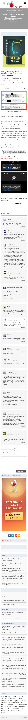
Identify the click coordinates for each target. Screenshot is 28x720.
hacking (5, 702)
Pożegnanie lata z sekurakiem (13, 10)
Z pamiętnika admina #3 (11, 632)
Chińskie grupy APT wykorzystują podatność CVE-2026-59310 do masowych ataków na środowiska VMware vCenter (14, 680)
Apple (10, 696)
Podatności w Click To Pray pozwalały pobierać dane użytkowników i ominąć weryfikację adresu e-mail (13, 686)
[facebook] (9, 535)
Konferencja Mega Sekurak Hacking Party (13, 18)
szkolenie (4, 710)
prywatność (21, 706)
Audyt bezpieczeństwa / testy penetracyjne (11, 596)
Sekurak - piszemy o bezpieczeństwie (14, 4)
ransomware (5, 708)
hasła (9, 702)
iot (18, 702)
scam (10, 80)
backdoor (2, 698)
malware (4, 704)
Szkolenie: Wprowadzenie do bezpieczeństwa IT (13, 600)
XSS (8, 712)
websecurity (14, 710)
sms (12, 80)
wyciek (4, 712)
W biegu (14, 78)
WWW (15, 455)
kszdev (3, 652)
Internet (13, 702)
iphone (20, 702)
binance (6, 80)
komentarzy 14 (19, 78)
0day (2, 696)
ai (3, 696)
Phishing (3, 706)
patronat (24, 704)
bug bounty (16, 698)
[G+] (16, 535)
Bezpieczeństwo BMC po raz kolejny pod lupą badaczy (12, 564)
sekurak (10, 319)
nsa (13, 704)
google (24, 701)
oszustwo (19, 704)
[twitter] (12, 535)
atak (14, 696)
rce (11, 708)
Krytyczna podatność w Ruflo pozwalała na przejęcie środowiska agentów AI (14, 559)
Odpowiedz (23, 226)
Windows (20, 710)
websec (10, 710)
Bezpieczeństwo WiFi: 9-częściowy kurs (11, 618)
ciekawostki (6, 700)
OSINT (15, 704)
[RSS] (19, 535)
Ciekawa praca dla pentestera (8, 604)
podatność (14, 706)
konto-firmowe (5, 644)
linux (22, 702)
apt (12, 696)
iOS (16, 702)
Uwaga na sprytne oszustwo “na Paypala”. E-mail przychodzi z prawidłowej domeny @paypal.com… (14, 628)
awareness (21, 696)
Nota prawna (24, 717)
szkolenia (21, 708)
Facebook (20, 700)
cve (12, 700)
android (7, 696)
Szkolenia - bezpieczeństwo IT (9, 593)
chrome (20, 698)
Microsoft (10, 704)
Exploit (16, 700)
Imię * (15, 448)
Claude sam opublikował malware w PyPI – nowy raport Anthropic (13, 584)
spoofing (16, 80)
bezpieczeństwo (9, 698)
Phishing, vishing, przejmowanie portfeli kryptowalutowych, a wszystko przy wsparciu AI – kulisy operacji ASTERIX (13, 570)
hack (2, 702)
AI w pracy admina (17, 15)
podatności (8, 706)
